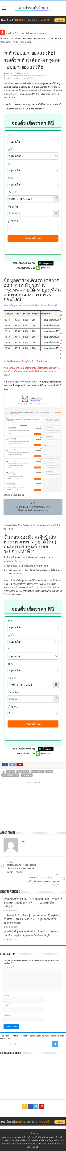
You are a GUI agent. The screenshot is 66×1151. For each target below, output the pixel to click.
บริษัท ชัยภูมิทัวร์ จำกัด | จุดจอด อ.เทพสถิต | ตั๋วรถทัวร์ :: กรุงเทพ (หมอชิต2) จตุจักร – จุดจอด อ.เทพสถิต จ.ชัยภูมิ (33, 902)
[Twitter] (35, 1106)
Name (7, 995)
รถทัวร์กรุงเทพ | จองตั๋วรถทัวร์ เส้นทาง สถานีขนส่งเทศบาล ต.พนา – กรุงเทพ (21, 867)
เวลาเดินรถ (27, 775)
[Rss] (24, 1106)
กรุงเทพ (11, 772)
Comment (9, 967)
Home (5, 38)
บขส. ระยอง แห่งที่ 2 (25, 76)
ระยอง (49, 772)
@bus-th (45, 268)
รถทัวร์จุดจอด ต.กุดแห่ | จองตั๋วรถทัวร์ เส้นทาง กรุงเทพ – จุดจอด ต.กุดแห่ (43, 880)
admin (9, 73)
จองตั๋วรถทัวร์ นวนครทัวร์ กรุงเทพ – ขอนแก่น (26, 33)
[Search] (55, 1044)
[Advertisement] (33, 805)
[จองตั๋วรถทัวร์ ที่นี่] (33, 19)
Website (7, 1015)
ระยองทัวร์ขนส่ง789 (41, 76)
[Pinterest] (41, 1106)
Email (7, 1005)
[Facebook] (30, 1106)
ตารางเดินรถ (15, 38)
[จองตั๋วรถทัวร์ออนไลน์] (33, 7)
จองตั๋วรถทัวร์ (50, 525)
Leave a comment (14, 78)
